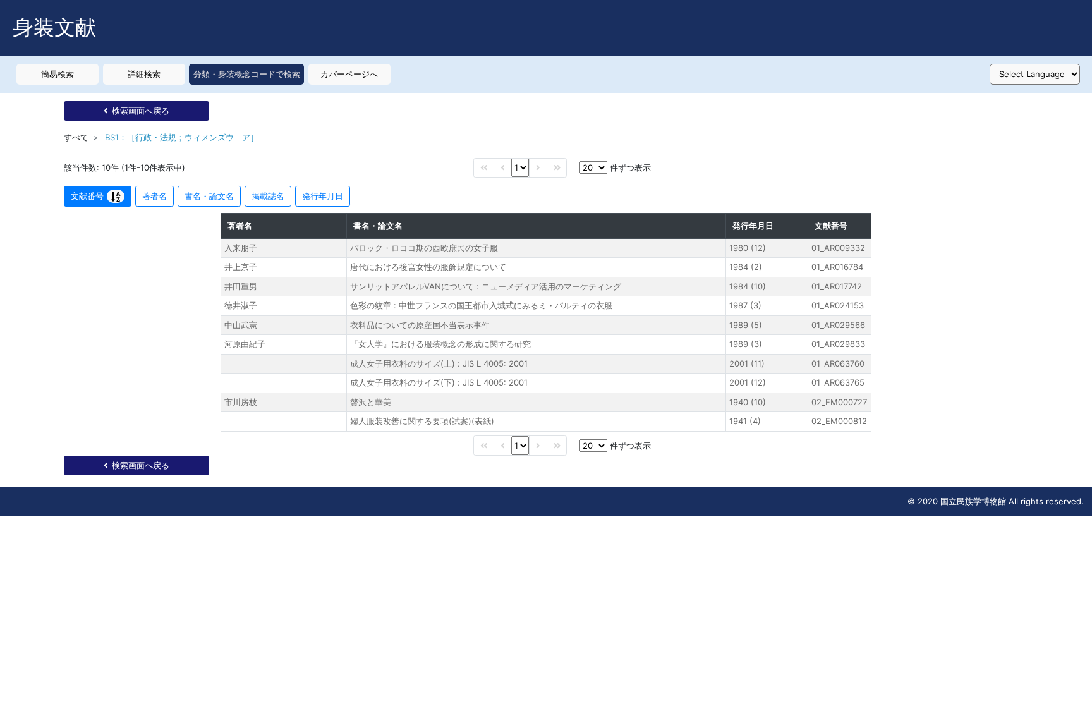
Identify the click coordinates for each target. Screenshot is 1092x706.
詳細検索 (144, 74)
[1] (520, 168)
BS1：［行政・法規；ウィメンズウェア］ (181, 137)
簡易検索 (57, 74)
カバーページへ (349, 74)
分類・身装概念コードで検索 (246, 74)
